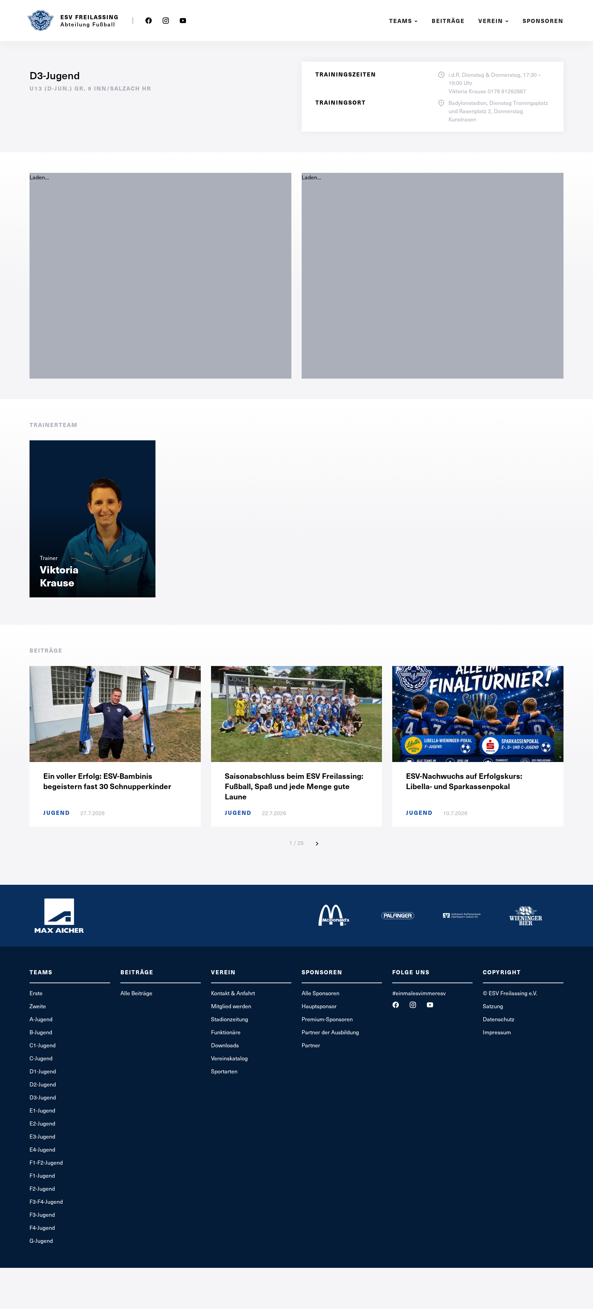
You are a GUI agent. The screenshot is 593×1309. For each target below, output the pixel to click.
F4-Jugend (42, 1227)
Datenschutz (498, 1019)
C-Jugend (41, 1058)
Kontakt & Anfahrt (233, 993)
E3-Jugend (42, 1136)
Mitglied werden (231, 1006)
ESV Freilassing (89, 17)
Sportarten (224, 1071)
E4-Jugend (42, 1149)
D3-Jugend (43, 1097)
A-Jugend (41, 1019)
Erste (36, 993)
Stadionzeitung (229, 1019)
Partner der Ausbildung (330, 1032)
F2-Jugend (42, 1188)
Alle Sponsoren (320, 993)
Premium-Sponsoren (327, 1019)
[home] (40, 20)
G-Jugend (41, 1240)
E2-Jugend (42, 1123)
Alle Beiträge (136, 993)
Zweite (38, 1006)
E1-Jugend (42, 1110)
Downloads (225, 1045)
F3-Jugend (42, 1214)
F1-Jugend (42, 1175)
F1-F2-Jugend (46, 1162)
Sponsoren (543, 21)
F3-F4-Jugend (46, 1201)
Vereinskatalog (229, 1058)
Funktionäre (226, 1032)
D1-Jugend (43, 1071)
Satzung (493, 1006)
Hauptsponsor (319, 1006)
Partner (311, 1045)
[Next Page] (317, 843)
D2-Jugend (43, 1084)
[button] (404, 21)
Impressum (497, 1032)
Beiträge (448, 21)
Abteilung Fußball (87, 24)
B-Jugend (41, 1032)
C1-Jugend (43, 1045)
